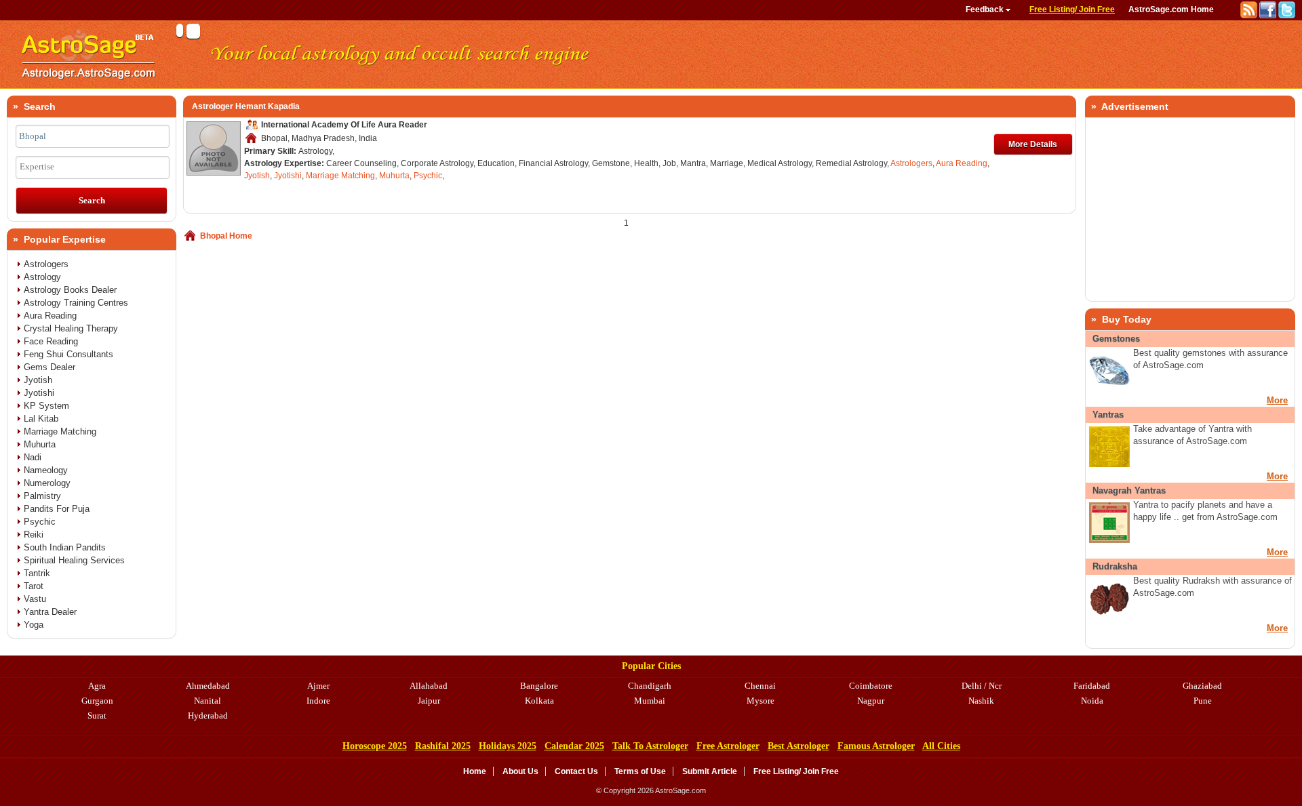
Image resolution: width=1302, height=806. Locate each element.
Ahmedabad (208, 686)
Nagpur (870, 701)
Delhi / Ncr (982, 686)
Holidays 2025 (507, 746)
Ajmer (318, 686)
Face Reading (51, 341)
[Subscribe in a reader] (1249, 15)
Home (474, 771)
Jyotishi (288, 175)
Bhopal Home (226, 236)
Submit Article (709, 771)
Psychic (428, 175)
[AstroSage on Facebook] (1268, 15)
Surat (96, 715)
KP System (46, 406)
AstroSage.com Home (1171, 9)
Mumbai (649, 701)
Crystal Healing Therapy (71, 328)
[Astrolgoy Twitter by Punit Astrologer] (1286, 15)
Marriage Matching (340, 175)
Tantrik (37, 573)
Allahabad (429, 686)
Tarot (33, 586)
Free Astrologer (728, 746)
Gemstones (1116, 339)
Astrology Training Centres (76, 303)
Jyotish (257, 175)
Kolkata (539, 701)
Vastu (35, 599)
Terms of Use (640, 771)
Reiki (33, 534)
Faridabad (1091, 686)
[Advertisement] (1190, 209)
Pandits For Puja (57, 509)
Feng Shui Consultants (68, 354)
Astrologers (911, 163)
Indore (318, 701)
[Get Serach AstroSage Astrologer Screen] (88, 85)
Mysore (760, 701)
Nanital (207, 701)
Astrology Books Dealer (70, 290)
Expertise (37, 166)
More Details (1032, 144)
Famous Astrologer (876, 746)
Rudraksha (1114, 566)
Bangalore (539, 686)
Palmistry (42, 496)
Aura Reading (961, 163)
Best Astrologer (798, 746)
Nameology (46, 470)
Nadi (32, 457)
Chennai (760, 686)
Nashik (981, 701)
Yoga (33, 625)
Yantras (1108, 414)
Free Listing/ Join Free (1072, 9)
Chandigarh (649, 686)
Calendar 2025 (574, 746)
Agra (97, 686)
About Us (520, 771)
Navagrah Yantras (1129, 490)
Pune (1203, 701)
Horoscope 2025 (374, 746)
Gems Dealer (49, 367)
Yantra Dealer (50, 612)
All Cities (941, 746)
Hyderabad (208, 715)
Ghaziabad (1202, 686)
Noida (1092, 701)
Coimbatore (870, 686)
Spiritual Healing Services (74, 560)
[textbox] (93, 136)
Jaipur (429, 701)
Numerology (47, 483)
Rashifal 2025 (443, 746)
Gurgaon (97, 701)
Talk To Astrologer (650, 746)
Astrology (42, 277)
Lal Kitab (41, 419)
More (1277, 400)
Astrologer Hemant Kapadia (246, 106)
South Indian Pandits (65, 547)
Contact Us (576, 771)
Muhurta (394, 175)
